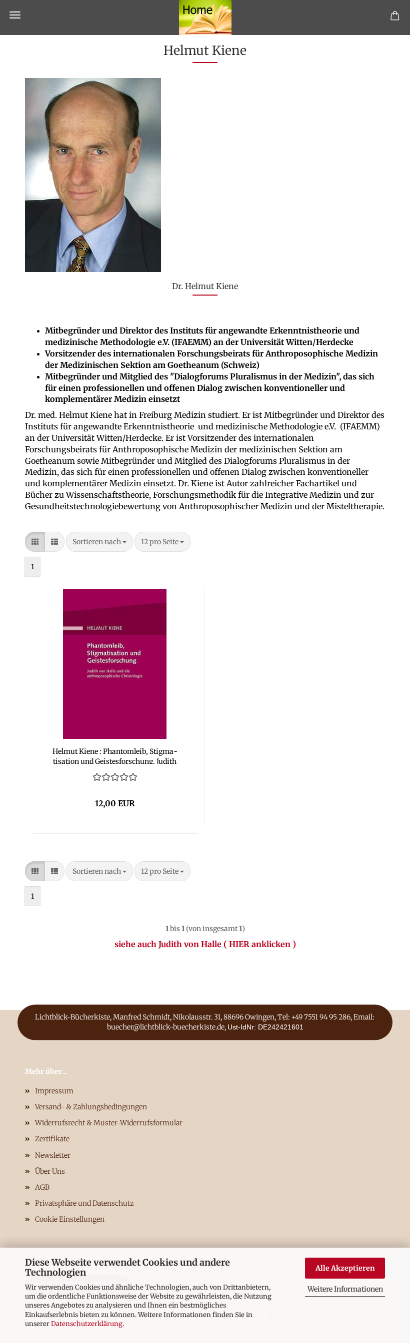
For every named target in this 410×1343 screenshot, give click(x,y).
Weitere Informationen (345, 1289)
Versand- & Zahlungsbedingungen (91, 1106)
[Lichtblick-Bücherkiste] (205, 17)
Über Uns (50, 1171)
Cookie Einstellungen (69, 1219)
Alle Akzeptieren (345, 1268)
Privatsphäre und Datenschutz (84, 1203)
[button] (35, 542)
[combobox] (99, 542)
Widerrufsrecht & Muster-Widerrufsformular (108, 1122)
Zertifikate (52, 1138)
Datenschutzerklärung (86, 1324)
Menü (15, 15)
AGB (42, 1187)
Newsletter (52, 1155)
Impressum (54, 1090)
